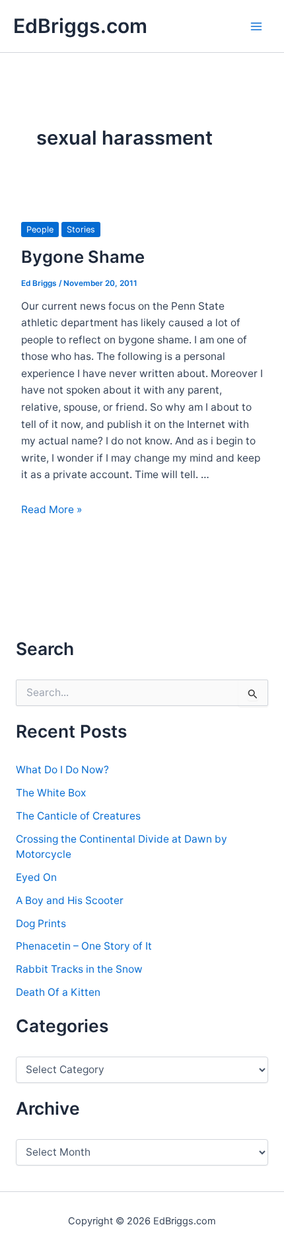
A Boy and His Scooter (70, 900)
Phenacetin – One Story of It (84, 946)
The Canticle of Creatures (78, 816)
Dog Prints (41, 923)
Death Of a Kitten (58, 992)
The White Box (51, 792)
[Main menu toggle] (256, 26)
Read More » (51, 509)
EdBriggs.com (80, 26)
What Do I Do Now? (62, 769)
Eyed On (36, 877)
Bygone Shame (83, 256)
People (39, 229)
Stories (81, 229)
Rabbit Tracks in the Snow (79, 969)
